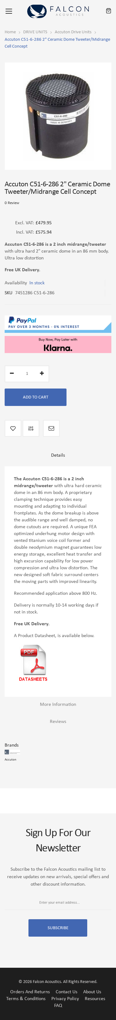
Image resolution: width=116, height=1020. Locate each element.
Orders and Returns (30, 992)
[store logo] (58, 11)
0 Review (12, 203)
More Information (58, 704)
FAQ (58, 1005)
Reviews (58, 721)
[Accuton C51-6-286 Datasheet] (32, 647)
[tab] (58, 457)
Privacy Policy (65, 998)
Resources (95, 998)
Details (58, 455)
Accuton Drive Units (73, 32)
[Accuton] (12, 752)
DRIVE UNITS (35, 32)
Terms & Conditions (25, 998)
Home (10, 32)
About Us (92, 992)
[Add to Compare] (31, 428)
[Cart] (108, 11)
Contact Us (66, 992)
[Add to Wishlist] (13, 428)
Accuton (10, 760)
